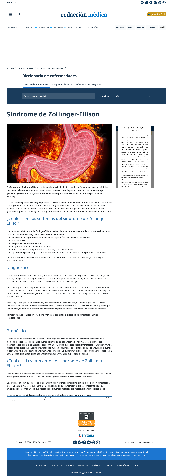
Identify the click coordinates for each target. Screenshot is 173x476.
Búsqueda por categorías (88, 84)
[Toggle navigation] (11, 14)
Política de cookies (102, 465)
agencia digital (76, 472)
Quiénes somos (41, 465)
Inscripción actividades (127, 465)
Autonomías (92, 27)
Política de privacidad (77, 465)
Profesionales (15, 27)
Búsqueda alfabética (62, 84)
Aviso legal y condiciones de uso (139, 442)
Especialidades (75, 27)
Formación (44, 27)
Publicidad (57, 465)
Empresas (58, 27)
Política (30, 27)
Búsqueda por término (36, 84)
